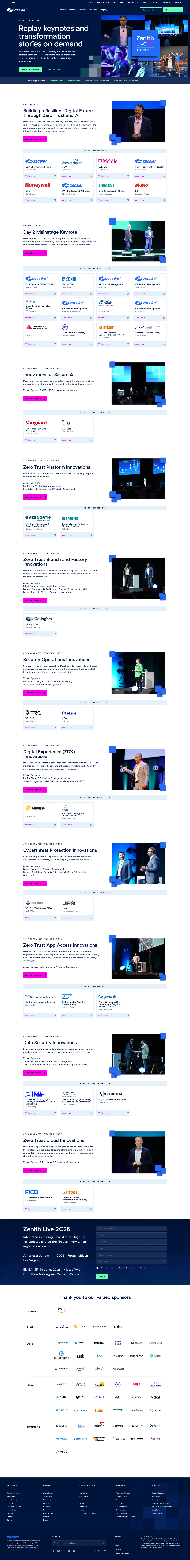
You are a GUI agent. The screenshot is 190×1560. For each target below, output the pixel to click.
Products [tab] (72, 10)
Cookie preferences (122, 1554)
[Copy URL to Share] (54, 176)
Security (118, 1549)
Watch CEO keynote (30, 69)
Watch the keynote (33, 139)
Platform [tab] (62, 10)
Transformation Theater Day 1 (97, 80)
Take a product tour (151, 10)
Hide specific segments (95, 268)
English (176, 2)
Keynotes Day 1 (57, 80)
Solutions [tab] (82, 10)
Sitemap (118, 1537)
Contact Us (153, 2)
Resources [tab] (93, 10)
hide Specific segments (95, 893)
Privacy (117, 1541)
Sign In (165, 2)
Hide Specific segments (95, 151)
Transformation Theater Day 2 (126, 80)
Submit (102, 1276)
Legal (117, 1545)
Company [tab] (103, 10)
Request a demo (173, 10)
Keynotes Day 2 (74, 80)
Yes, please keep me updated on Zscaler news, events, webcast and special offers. (132, 1268)
